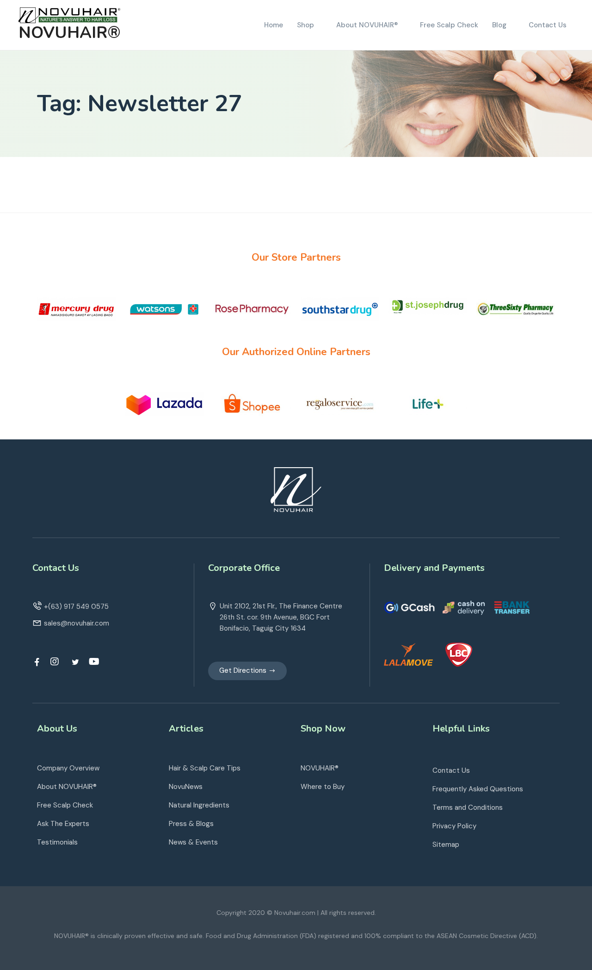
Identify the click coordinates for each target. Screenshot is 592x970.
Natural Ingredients (199, 805)
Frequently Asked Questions (477, 789)
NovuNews (186, 786)
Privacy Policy (454, 826)
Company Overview (68, 768)
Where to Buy (323, 786)
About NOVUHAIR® (67, 786)
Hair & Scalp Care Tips (204, 768)
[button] (247, 671)
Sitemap (445, 844)
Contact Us (451, 770)
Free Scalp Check (65, 805)
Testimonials (57, 842)
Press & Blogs (191, 823)
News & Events (193, 842)
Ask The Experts (63, 823)
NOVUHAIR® (69, 33)
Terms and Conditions (467, 807)
